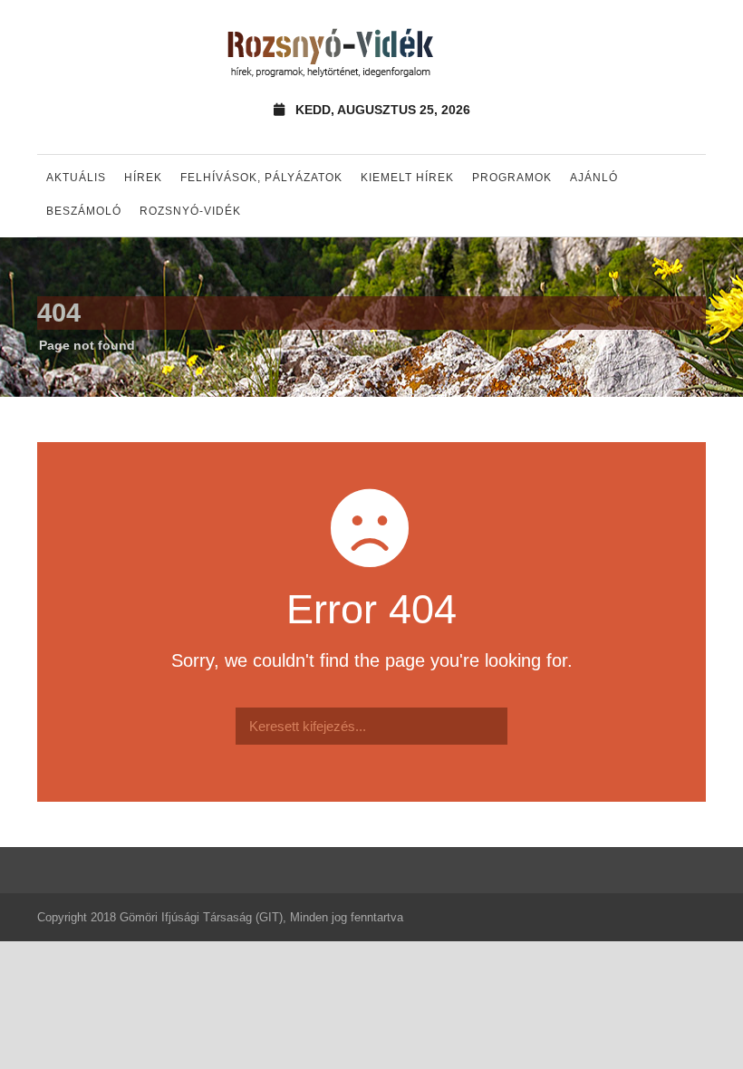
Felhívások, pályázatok (261, 177)
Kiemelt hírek (407, 177)
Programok (512, 177)
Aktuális (76, 177)
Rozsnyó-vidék (190, 211)
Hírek (143, 177)
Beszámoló (83, 211)
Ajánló (594, 177)
